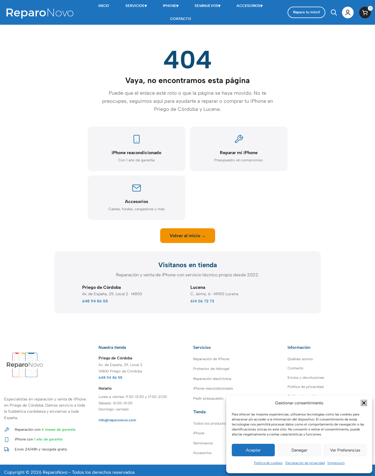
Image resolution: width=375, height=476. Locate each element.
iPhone (198, 433)
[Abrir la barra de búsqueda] (333, 12)
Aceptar (253, 450)
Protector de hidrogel (211, 369)
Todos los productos (210, 423)
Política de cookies (268, 463)
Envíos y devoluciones (306, 377)
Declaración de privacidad (305, 463)
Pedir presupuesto (208, 398)
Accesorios (202, 453)
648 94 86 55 (95, 301)
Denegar (299, 450)
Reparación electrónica (212, 379)
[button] (364, 403)
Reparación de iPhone (211, 359)
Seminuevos (203, 443)
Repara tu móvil (306, 12)
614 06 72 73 (202, 301)
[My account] (347, 12)
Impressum (336, 463)
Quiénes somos (300, 359)
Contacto (295, 368)
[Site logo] (39, 12)
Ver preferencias (345, 450)
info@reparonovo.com (117, 420)
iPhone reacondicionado (213, 388)
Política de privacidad (306, 387)
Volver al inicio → (188, 235)
